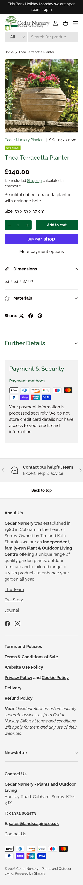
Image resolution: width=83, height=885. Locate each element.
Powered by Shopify (30, 873)
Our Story (14, 599)
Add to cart (57, 225)
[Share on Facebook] (30, 315)
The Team (14, 589)
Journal (12, 610)
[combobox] (41, 37)
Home (9, 52)
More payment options (41, 251)
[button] (65, 23)
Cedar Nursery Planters (24, 140)
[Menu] (76, 23)
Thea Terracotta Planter (36, 52)
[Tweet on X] (21, 315)
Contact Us (15, 833)
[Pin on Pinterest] (39, 315)
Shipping (34, 180)
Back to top (41, 490)
